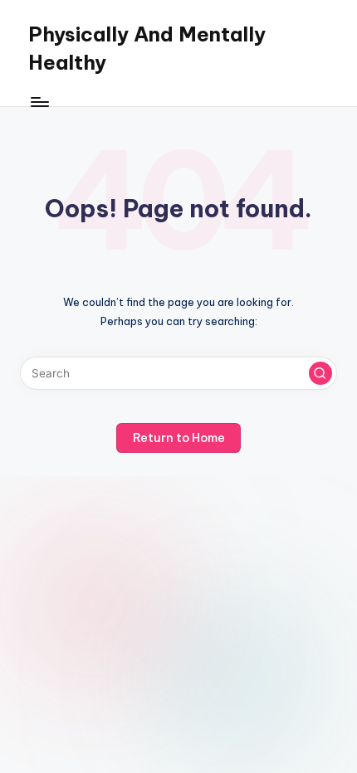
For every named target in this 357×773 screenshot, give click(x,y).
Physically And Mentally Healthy (147, 48)
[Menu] (39, 101)
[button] (320, 373)
